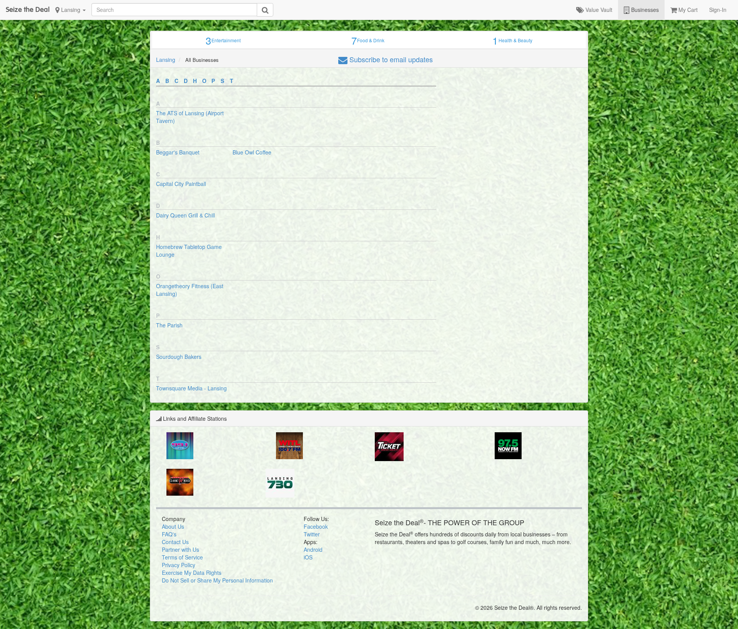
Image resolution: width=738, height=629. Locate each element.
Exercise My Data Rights (191, 572)
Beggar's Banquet (177, 152)
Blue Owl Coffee (252, 152)
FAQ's (169, 534)
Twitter (312, 534)
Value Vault (598, 9)
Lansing (71, 9)
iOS (308, 557)
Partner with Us (180, 549)
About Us (173, 526)
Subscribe (390, 59)
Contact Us (175, 542)
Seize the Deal (28, 9)
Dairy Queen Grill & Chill (185, 215)
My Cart (687, 9)
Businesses (644, 9)
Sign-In (717, 9)
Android (313, 549)
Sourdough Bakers (178, 356)
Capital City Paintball (181, 184)
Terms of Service (182, 557)
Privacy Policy (178, 565)
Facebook (316, 526)
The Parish (169, 325)
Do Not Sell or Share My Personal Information (217, 580)
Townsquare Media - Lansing (191, 388)
